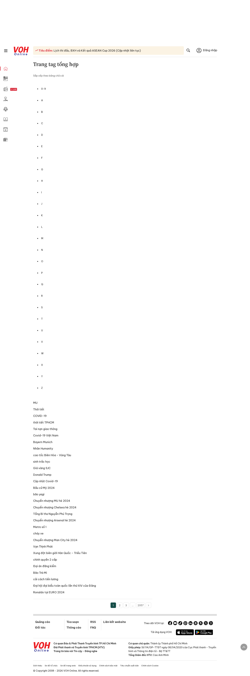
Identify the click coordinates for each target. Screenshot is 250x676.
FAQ (93, 627)
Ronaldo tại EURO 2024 (48, 592)
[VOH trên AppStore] (185, 632)
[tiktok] (180, 623)
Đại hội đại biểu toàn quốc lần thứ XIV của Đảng (64, 585)
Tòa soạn (72, 622)
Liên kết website (114, 622)
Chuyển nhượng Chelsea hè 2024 (54, 507)
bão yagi (38, 494)
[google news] (196, 623)
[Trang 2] (148, 605)
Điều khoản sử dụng (87, 665)
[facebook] (170, 623)
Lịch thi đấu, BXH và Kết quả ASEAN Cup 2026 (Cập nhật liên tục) (97, 50)
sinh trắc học (41, 461)
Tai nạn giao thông (45, 429)
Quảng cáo (42, 622)
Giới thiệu (37, 665)
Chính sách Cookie (150, 665)
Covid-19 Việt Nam (45, 435)
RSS (93, 622)
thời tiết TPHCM (43, 422)
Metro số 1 (39, 527)
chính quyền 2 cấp (45, 559)
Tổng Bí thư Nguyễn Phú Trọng (52, 514)
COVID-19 (40, 416)
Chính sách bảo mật (108, 665)
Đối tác (40, 627)
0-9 (43, 88)
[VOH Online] (42, 647)
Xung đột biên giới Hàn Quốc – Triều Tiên (60, 553)
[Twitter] (206, 623)
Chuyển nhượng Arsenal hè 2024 (54, 520)
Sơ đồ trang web (68, 665)
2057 (141, 605)
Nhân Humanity (43, 448)
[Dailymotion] (211, 623)
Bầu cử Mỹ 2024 (44, 488)
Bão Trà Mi (40, 572)
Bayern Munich (42, 442)
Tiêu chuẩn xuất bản (129, 665)
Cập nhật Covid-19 (45, 481)
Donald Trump (42, 474)
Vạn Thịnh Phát (43, 546)
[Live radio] (19, 89)
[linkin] (190, 623)
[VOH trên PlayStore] (204, 632)
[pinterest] (185, 623)
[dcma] (201, 623)
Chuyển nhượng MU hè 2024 (51, 500)
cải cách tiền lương (45, 579)
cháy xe (38, 533)
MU (35, 402)
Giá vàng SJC (42, 468)
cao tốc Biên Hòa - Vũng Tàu (52, 455)
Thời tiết (38, 409)
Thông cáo (73, 627)
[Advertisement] (186, 135)
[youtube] (175, 623)
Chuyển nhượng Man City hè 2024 (55, 540)
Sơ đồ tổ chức (51, 665)
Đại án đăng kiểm (44, 566)
